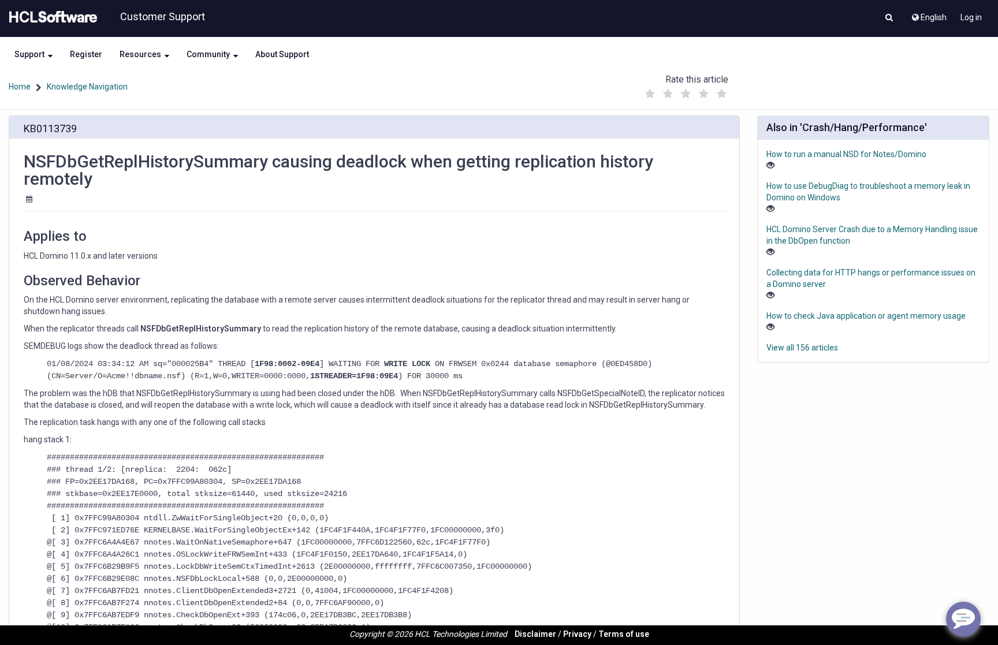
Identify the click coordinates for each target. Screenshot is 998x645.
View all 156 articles (802, 347)
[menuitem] (928, 14)
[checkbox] (650, 94)
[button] (889, 18)
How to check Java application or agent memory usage (866, 315)
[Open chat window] (963, 619)
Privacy (577, 634)
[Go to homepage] (51, 17)
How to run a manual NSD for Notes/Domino (846, 154)
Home (20, 86)
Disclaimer (535, 634)
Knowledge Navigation (87, 86)
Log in (971, 17)
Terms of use (623, 634)
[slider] (685, 91)
